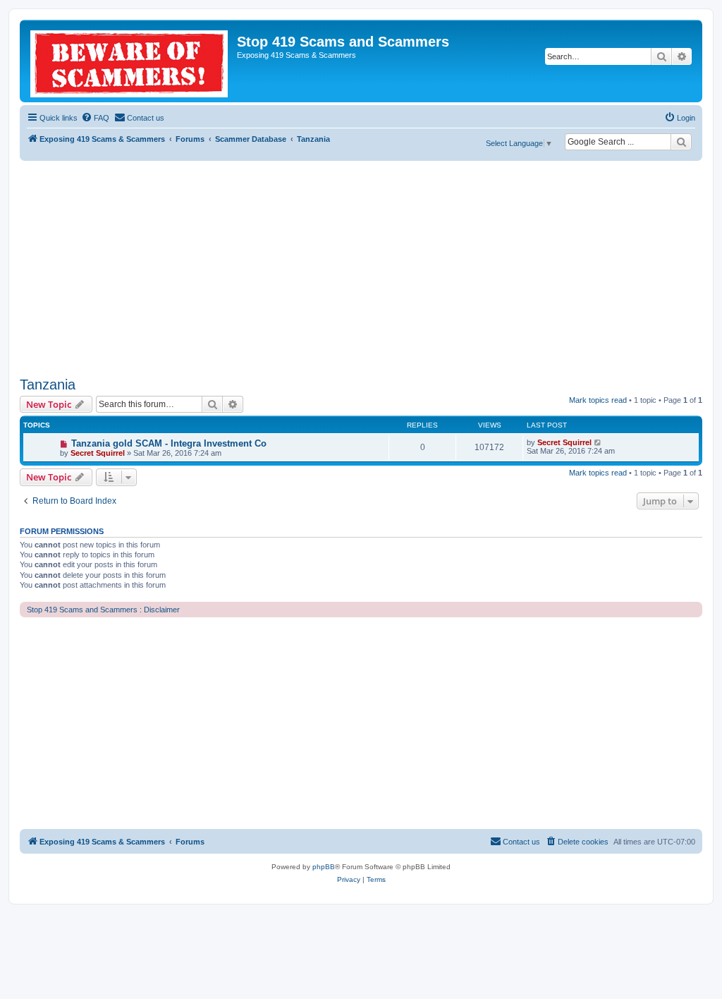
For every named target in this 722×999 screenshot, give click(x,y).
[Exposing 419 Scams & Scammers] (130, 61)
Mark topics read (598, 400)
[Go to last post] (598, 442)
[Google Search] (681, 141)
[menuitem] (95, 117)
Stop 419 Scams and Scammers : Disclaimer (103, 609)
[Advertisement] (361, 266)
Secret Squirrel (98, 453)
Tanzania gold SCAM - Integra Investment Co (169, 443)
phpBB (323, 867)
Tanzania (47, 384)
